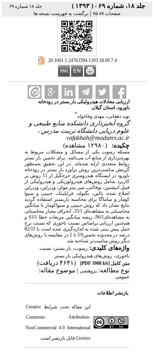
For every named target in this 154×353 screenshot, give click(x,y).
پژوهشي (88, 271)
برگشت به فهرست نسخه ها (61, 13)
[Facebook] (119, 92)
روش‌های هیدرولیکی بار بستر (83, 256)
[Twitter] (102, 92)
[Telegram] (85, 92)
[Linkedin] (68, 92)
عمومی (122, 276)
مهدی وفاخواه (90, 116)
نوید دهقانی (119, 116)
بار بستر (63, 248)
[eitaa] (34, 92)
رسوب (81, 248)
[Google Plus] (51, 92)
